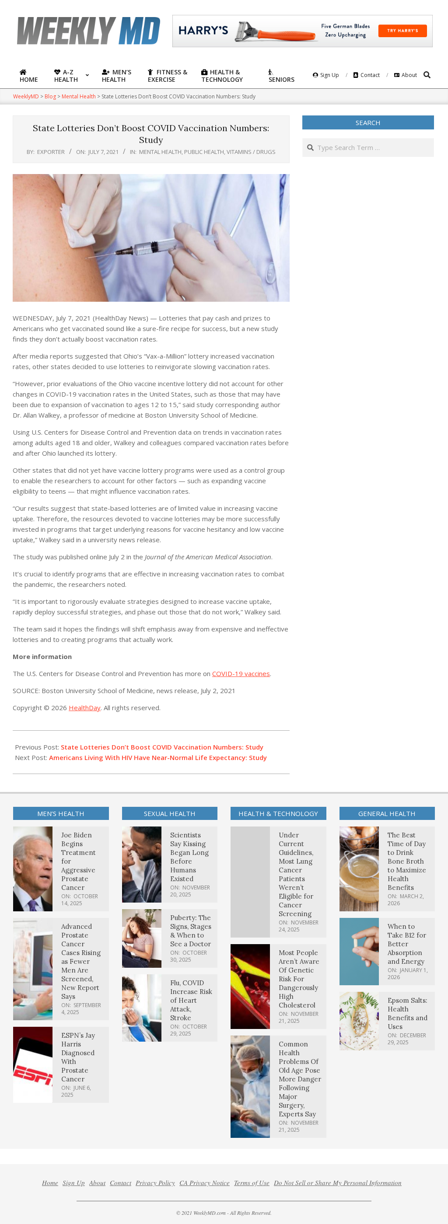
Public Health (204, 152)
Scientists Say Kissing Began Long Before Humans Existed (189, 857)
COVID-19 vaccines (241, 673)
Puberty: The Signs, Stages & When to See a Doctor (190, 931)
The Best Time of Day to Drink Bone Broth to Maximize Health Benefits (407, 861)
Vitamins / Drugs (251, 152)
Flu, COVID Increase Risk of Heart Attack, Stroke (191, 1000)
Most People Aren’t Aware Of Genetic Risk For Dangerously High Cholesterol (299, 979)
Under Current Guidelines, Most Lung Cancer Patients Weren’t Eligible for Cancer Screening (296, 874)
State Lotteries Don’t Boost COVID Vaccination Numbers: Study (162, 747)
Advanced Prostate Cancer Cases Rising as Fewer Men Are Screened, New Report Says (81, 961)
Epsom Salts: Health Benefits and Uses (407, 1013)
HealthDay (85, 707)
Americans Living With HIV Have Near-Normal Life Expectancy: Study (158, 757)
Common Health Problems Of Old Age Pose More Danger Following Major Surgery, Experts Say (300, 1079)
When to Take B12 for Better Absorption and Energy (407, 944)
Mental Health (160, 152)
